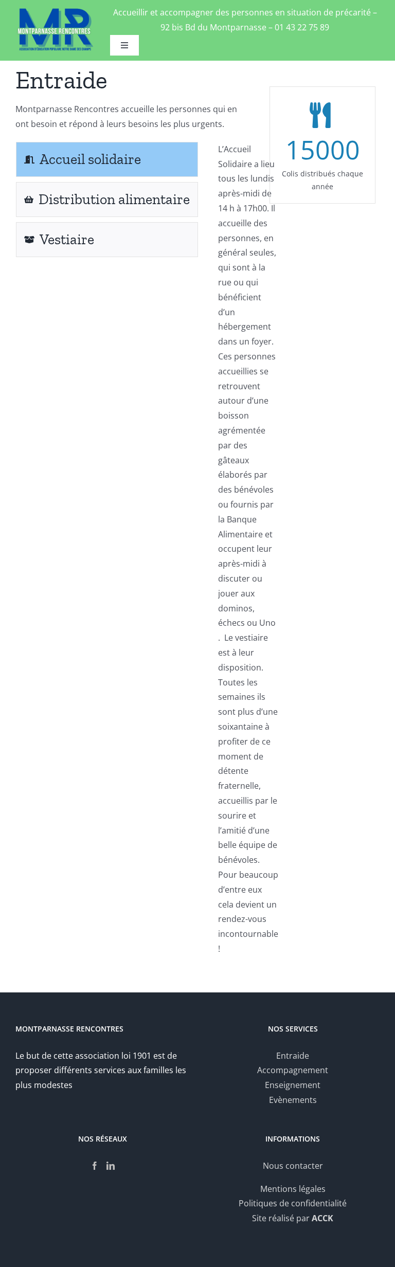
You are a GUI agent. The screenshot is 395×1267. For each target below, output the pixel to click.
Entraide (292, 1055)
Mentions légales (293, 1188)
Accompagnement (292, 1070)
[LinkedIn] (110, 1166)
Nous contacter (293, 1165)
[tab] (107, 159)
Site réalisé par (292, 1218)
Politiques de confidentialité (293, 1203)
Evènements (293, 1100)
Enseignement (292, 1085)
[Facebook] (95, 1166)
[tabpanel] (248, 554)
